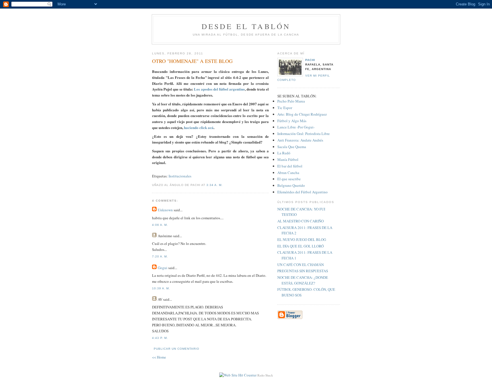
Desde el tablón (246, 26)
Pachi (310, 60)
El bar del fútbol (289, 166)
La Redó (283, 152)
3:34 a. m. (214, 185)
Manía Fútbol (287, 159)
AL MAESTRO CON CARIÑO (300, 221)
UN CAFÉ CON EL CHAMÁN (300, 264)
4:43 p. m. (160, 337)
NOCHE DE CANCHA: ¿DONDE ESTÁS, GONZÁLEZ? (302, 280)
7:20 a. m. (160, 256)
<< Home (159, 357)
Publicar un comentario (176, 348)
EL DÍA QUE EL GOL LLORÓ (300, 246)
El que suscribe (289, 178)
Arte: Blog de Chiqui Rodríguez (302, 114)
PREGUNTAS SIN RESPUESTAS (302, 270)
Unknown (165, 209)
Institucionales (180, 176)
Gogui (162, 267)
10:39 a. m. (161, 288)
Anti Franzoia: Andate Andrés (300, 140)
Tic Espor (284, 107)
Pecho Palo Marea (291, 101)
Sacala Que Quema (291, 146)
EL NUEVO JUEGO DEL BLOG (301, 239)
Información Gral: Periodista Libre (303, 133)
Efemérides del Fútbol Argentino (302, 192)
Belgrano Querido (291, 185)
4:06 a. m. (160, 224)
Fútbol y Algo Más (291, 120)
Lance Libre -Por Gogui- (296, 127)
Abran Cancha (288, 172)
